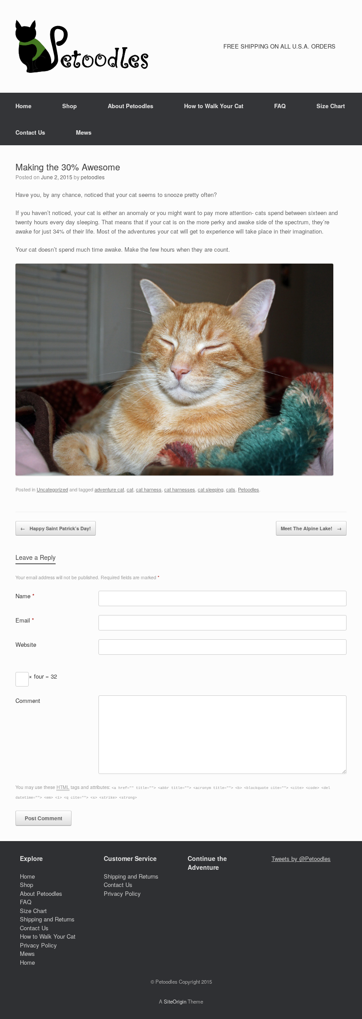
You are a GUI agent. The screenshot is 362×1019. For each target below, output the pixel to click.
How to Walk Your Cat (213, 106)
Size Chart (331, 106)
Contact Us (30, 132)
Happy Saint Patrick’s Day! (55, 528)
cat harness (149, 489)
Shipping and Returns (47, 919)
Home (23, 106)
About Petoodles (130, 106)
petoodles (93, 177)
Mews (83, 132)
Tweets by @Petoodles (301, 858)
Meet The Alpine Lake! (311, 528)
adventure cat (109, 489)
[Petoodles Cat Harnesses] (81, 46)
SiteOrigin (175, 1001)
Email (24, 620)
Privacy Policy (38, 945)
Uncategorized (52, 489)
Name (24, 596)
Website (25, 644)
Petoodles (248, 489)
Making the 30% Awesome (67, 166)
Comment (27, 700)
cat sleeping (210, 489)
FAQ (280, 106)
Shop (69, 106)
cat (130, 489)
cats (230, 489)
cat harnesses (179, 489)
